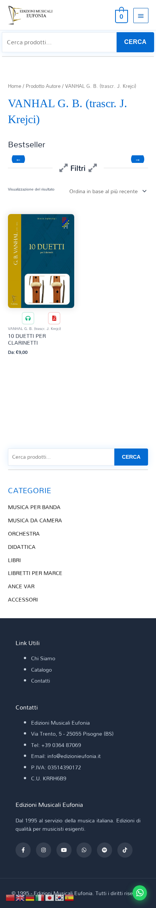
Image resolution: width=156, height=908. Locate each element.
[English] (20, 897)
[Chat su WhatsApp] (140, 892)
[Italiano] (40, 897)
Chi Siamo (43, 658)
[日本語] (50, 897)
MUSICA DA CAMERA (35, 520)
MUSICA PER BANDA (34, 507)
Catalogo (41, 669)
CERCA (135, 42)
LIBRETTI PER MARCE (35, 573)
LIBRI (14, 560)
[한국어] (60, 897)
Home (14, 86)
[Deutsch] (30, 897)
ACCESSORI (23, 599)
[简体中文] (11, 897)
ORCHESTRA (24, 533)
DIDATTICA (22, 547)
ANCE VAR (21, 586)
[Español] (70, 897)
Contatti (40, 680)
